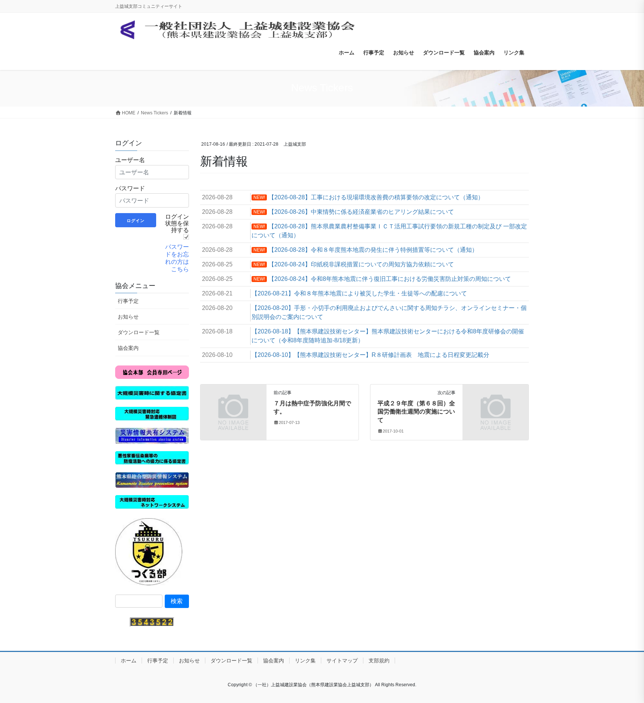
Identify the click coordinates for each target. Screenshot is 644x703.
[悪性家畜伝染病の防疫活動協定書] (152, 457)
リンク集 (305, 661)
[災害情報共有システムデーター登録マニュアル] (152, 435)
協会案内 (128, 348)
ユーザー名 (130, 159)
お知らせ (128, 317)
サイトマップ (342, 661)
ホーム (128, 661)
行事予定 (128, 301)
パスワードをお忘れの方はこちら (177, 258)
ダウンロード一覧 (139, 332)
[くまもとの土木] (148, 551)
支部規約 (379, 661)
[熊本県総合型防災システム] (152, 479)
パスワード (130, 188)
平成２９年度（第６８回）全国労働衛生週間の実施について (416, 411)
